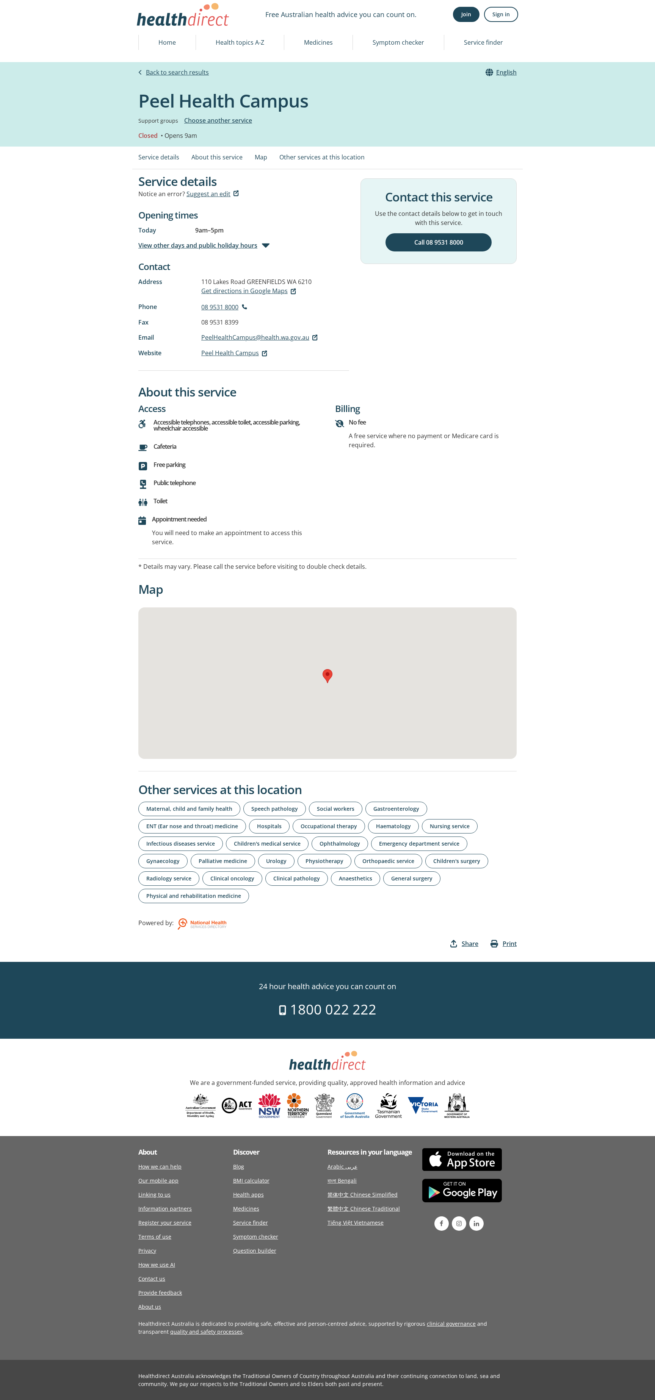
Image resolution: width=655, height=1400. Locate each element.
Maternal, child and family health (189, 808)
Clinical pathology (296, 878)
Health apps (248, 1194)
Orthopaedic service (388, 861)
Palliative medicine (223, 861)
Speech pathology (274, 808)
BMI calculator (251, 1180)
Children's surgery (456, 861)
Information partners (165, 1208)
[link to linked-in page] (476, 1223)
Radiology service (168, 878)
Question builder (254, 1250)
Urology (276, 861)
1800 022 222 (331, 1009)
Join (466, 14)
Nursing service (450, 826)
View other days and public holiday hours (197, 245)
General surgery (411, 878)
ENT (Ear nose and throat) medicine (192, 826)
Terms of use (154, 1236)
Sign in (501, 14)
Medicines (318, 42)
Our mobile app (158, 1180)
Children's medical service (267, 843)
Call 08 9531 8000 (438, 242)
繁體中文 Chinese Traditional (364, 1208)
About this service (217, 157)
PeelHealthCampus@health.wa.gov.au (255, 337)
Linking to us (154, 1194)
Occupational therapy (329, 826)
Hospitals (269, 826)
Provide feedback (160, 1292)
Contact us (151, 1278)
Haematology (393, 826)
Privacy (147, 1250)
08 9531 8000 (219, 307)
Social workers (335, 808)
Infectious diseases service (180, 843)
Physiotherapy (324, 861)
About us (149, 1306)
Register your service (164, 1222)
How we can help (160, 1166)
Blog (238, 1166)
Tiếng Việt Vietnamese (356, 1222)
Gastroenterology (396, 808)
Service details (158, 157)
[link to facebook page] (441, 1223)
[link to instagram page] (459, 1223)
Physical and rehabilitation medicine (193, 895)
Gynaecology (163, 861)
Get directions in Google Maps (244, 291)
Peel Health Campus (230, 353)
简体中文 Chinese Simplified (363, 1194)
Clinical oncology (232, 878)
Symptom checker (398, 42)
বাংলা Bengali (342, 1180)
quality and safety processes (206, 1331)
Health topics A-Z (240, 42)
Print (510, 944)
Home (167, 42)
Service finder (483, 42)
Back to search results (177, 72)
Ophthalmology (340, 843)
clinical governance (451, 1323)
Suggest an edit (208, 194)
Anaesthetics (355, 878)
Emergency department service (419, 843)
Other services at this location (322, 157)
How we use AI (156, 1264)
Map (261, 157)
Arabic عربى (342, 1166)
